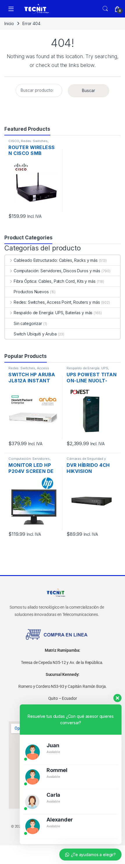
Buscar (88, 90)
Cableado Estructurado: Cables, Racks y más (56, 260)
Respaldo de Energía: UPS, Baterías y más (53, 312)
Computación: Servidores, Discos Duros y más (57, 270)
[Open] (11, 9)
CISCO (13, 141)
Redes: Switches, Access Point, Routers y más (31, 142)
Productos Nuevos (31, 291)
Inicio (9, 23)
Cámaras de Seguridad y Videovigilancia (86, 460)
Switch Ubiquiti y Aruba (35, 333)
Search (105, 9)
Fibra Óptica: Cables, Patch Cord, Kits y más (55, 281)
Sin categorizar (28, 323)
